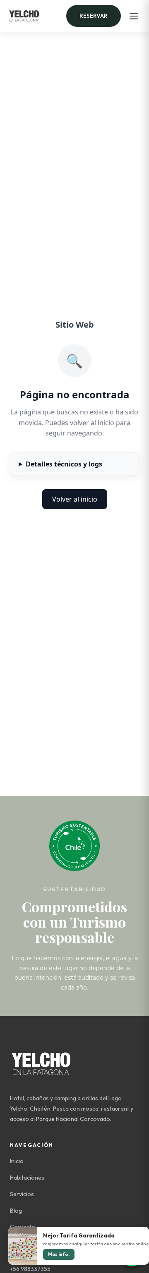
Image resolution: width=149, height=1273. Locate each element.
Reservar (93, 15)
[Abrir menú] (134, 16)
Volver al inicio (74, 499)
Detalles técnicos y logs (64, 464)
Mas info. (59, 1254)
